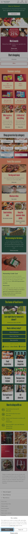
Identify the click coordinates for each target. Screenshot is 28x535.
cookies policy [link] (12, 525)
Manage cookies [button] (14, 533)
